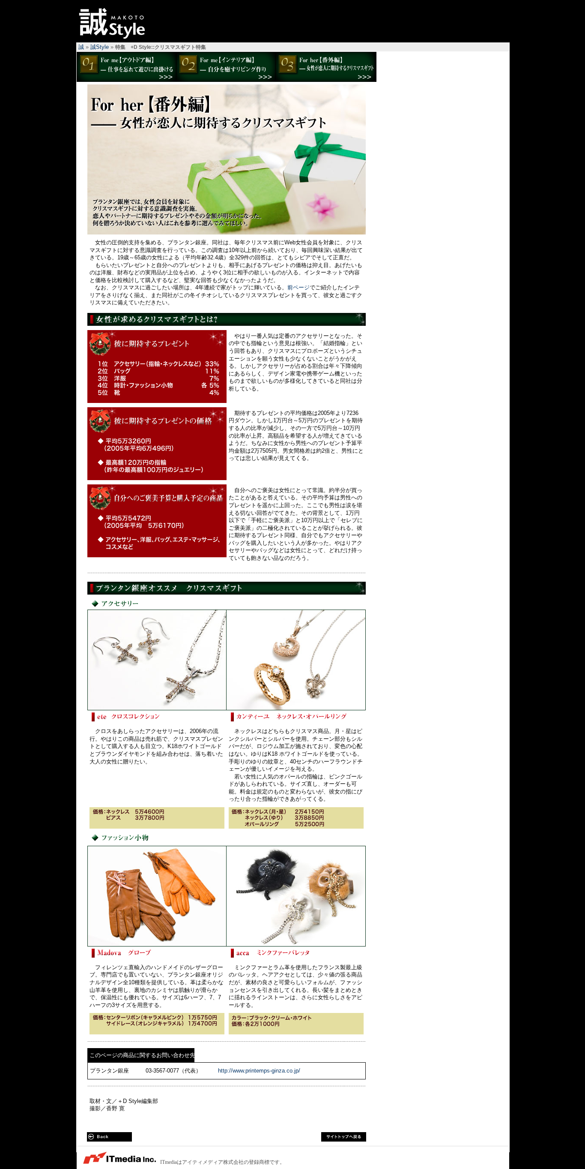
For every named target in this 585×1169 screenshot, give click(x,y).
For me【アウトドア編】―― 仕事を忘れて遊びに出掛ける (126, 67)
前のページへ (109, 1137)
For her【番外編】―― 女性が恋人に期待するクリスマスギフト (325, 67)
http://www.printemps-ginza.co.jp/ (259, 1070)
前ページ (298, 287)
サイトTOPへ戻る (343, 1137)
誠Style (114, 23)
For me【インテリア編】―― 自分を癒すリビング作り (225, 67)
